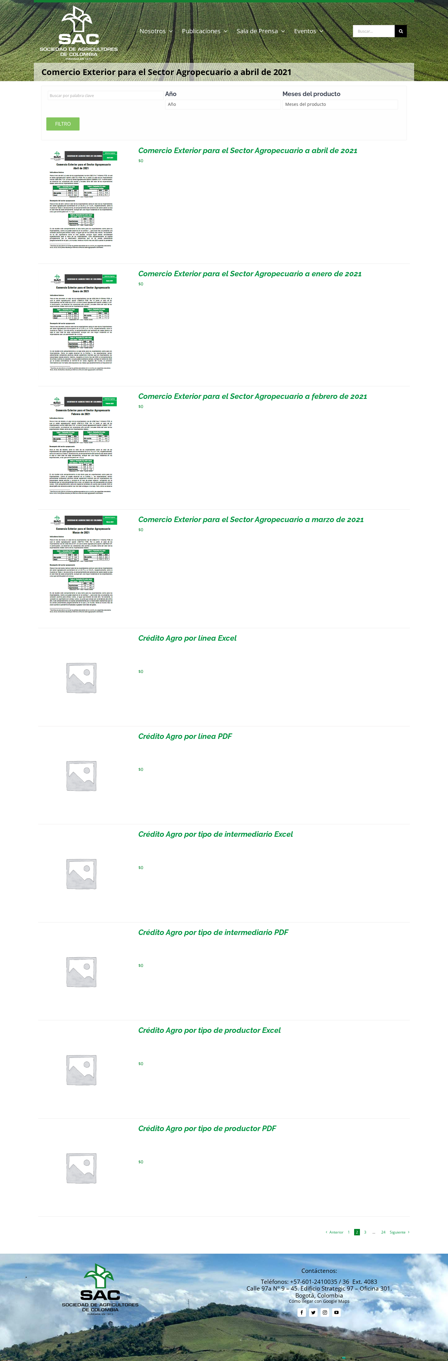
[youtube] (336, 1312)
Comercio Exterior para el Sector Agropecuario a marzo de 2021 (251, 519)
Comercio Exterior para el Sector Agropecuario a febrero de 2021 (252, 396)
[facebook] (301, 1312)
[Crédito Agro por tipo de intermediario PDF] (81, 931)
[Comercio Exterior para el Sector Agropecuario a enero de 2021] (81, 272)
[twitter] (313, 1312)
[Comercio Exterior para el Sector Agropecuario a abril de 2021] (81, 149)
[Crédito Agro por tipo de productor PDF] (81, 1127)
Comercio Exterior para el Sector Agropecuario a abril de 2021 (247, 150)
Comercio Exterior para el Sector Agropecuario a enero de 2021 (250, 273)
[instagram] (325, 1312)
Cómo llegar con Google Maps (319, 1301)
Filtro (63, 123)
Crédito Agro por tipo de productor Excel (209, 1030)
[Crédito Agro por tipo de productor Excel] (81, 1029)
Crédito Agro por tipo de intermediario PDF (213, 932)
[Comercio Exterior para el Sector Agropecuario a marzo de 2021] (81, 518)
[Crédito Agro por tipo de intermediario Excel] (81, 833)
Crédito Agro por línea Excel (187, 638)
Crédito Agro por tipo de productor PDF (207, 1128)
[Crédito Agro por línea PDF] (81, 735)
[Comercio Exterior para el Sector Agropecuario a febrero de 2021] (81, 395)
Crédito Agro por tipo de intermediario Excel (215, 834)
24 (383, 1232)
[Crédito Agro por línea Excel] (81, 636)
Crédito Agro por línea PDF (185, 736)
